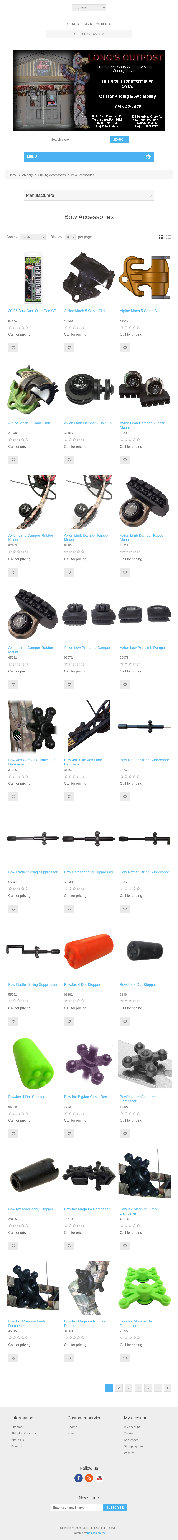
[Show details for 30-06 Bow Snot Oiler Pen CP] (33, 277)
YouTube (99, 1478)
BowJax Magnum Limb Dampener (138, 1211)
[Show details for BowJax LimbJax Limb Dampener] (145, 1063)
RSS (89, 1478)
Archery (27, 175)
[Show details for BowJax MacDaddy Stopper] (33, 1176)
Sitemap (17, 1427)
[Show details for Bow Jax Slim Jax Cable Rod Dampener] (33, 727)
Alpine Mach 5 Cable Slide (85, 311)
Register (72, 24)
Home (13, 175)
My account (132, 1427)
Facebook (78, 1478)
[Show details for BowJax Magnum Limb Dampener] (145, 1176)
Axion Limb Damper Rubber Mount (142, 425)
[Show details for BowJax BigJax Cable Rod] (89, 1063)
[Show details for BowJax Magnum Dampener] (89, 1176)
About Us (17, 1440)
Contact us (18, 1446)
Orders (129, 1433)
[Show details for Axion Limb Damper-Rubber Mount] (33, 502)
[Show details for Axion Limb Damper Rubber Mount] (145, 390)
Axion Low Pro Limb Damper (87, 648)
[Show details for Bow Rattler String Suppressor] (145, 727)
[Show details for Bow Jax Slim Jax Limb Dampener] (89, 727)
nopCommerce (96, 1533)
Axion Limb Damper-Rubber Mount (30, 537)
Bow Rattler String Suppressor (144, 760)
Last (167, 1388)
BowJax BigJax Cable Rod (85, 1097)
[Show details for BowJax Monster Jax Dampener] (145, 1288)
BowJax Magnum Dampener (87, 1209)
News (71, 1433)
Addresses (131, 1440)
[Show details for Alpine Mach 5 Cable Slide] (89, 277)
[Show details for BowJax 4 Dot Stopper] (89, 951)
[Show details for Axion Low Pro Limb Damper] (89, 614)
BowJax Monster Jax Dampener (137, 1323)
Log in (87, 24)
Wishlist (129, 1453)
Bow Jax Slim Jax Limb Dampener (83, 762)
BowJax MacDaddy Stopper (30, 1209)
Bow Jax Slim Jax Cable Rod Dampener (31, 762)
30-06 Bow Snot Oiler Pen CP (32, 311)
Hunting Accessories (52, 175)
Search (72, 1427)
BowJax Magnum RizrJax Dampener (84, 1323)
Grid (161, 237)
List (168, 237)
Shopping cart (133, 1446)
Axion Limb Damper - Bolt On (88, 423)
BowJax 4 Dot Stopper (82, 985)
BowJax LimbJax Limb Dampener (138, 1099)
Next (158, 1388)
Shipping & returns (24, 1433)
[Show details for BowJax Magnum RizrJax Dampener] (89, 1288)
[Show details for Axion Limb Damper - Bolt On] (89, 390)
